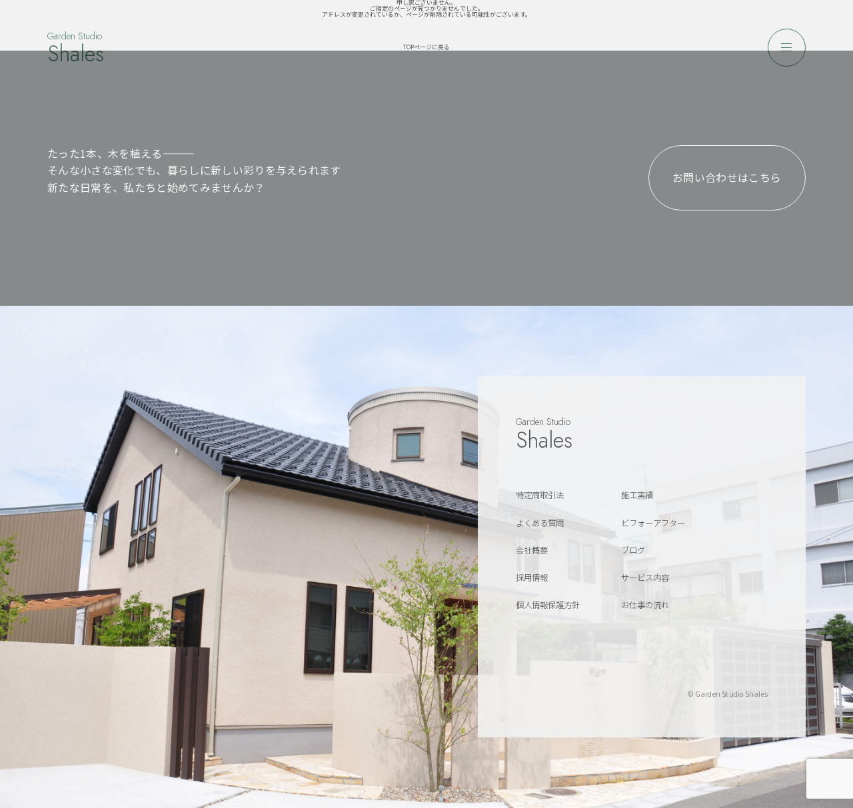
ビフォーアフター (653, 523)
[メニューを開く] (787, 48)
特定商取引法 (540, 495)
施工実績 (637, 495)
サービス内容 (645, 578)
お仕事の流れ (645, 605)
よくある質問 (540, 523)
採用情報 (532, 578)
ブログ (633, 550)
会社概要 (532, 550)
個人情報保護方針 (548, 605)
